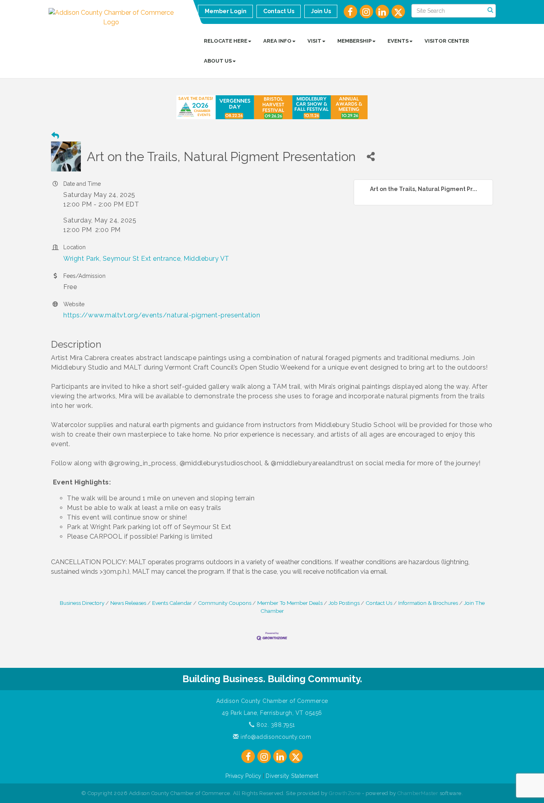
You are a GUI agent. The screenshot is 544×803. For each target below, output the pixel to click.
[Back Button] (55, 136)
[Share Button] (371, 156)
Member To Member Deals (290, 603)
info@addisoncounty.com (275, 737)
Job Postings (344, 603)
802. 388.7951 (275, 725)
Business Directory (82, 603)
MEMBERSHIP (354, 41)
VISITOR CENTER (447, 41)
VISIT (314, 41)
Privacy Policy (243, 776)
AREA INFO (277, 41)
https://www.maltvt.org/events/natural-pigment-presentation (161, 315)
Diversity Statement (292, 776)
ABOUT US (218, 61)
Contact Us (379, 603)
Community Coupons (224, 603)
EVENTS (398, 41)
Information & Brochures (428, 603)
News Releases (128, 603)
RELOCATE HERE (225, 41)
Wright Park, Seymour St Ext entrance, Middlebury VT (146, 258)
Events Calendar (172, 603)
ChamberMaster (417, 793)
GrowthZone (345, 793)
